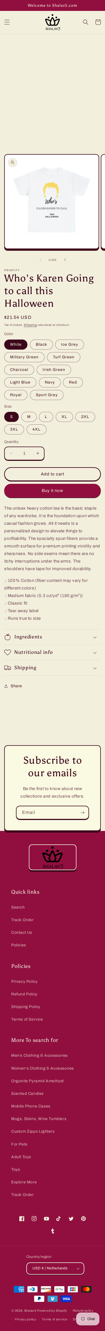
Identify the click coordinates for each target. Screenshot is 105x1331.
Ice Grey (69, 344)
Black (41, 344)
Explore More (24, 1182)
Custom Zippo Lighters (33, 1131)
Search (18, 907)
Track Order (22, 920)
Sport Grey (47, 395)
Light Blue (20, 382)
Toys (15, 1169)
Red (73, 382)
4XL (36, 429)
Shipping (30, 324)
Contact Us (21, 932)
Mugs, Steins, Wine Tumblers (38, 1119)
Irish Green (54, 370)
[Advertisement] (52, 89)
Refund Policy (24, 994)
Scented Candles (27, 1093)
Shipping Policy (25, 1007)
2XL (85, 417)
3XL (14, 429)
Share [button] (16, 686)
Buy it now (52, 490)
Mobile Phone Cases (30, 1106)
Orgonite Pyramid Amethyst (37, 1081)
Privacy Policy (24, 981)
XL (64, 417)
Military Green (24, 357)
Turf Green (63, 357)
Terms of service (54, 1319)
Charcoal (19, 370)
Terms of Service (27, 1019)
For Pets (19, 1144)
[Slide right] (65, 260)
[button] (7, 22)
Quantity (11, 442)
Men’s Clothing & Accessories (39, 1055)
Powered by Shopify (52, 1310)
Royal (16, 395)
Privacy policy (25, 1319)
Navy (50, 382)
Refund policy (83, 1310)
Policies (18, 945)
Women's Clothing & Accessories (42, 1068)
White (16, 344)
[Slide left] (40, 260)
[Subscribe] (82, 812)
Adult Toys (21, 1157)
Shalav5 (30, 1310)
